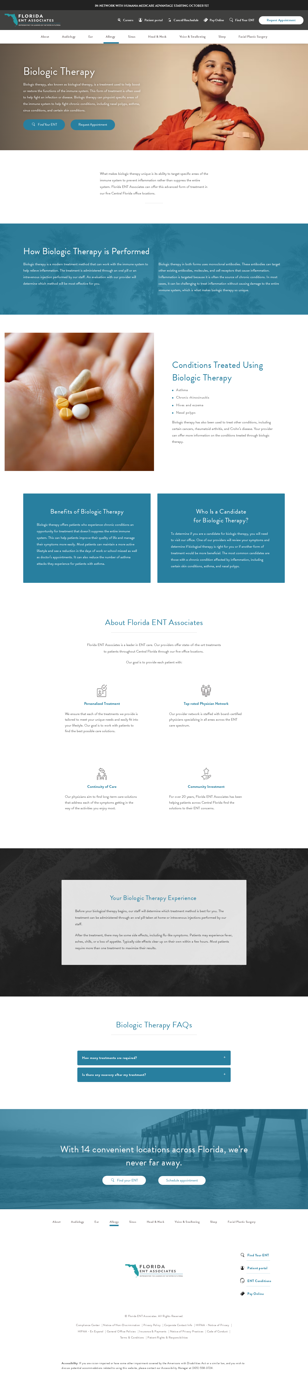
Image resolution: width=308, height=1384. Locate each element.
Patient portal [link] (257, 1268)
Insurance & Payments (153, 1331)
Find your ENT (127, 1180)
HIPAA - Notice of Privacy (214, 1325)
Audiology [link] (69, 36)
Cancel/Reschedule (186, 20)
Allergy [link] (110, 36)
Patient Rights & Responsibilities (167, 1337)
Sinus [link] (132, 36)
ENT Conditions (259, 1280)
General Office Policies (122, 1331)
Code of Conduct (218, 1331)
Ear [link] (90, 36)
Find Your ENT (245, 20)
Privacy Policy (153, 1325)
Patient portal (154, 20)
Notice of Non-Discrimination (123, 1325)
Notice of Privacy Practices (188, 1331)
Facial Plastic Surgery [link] (253, 36)
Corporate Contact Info (178, 1325)
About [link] (45, 36)
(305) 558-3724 (202, 1368)
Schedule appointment (182, 1180)
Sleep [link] (222, 36)
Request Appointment (281, 20)
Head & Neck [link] (157, 36)
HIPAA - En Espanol (91, 1331)
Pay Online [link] (217, 20)
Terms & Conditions (132, 1337)
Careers (128, 20)
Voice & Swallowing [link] (192, 36)
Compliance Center (88, 1325)
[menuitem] (46, 37)
